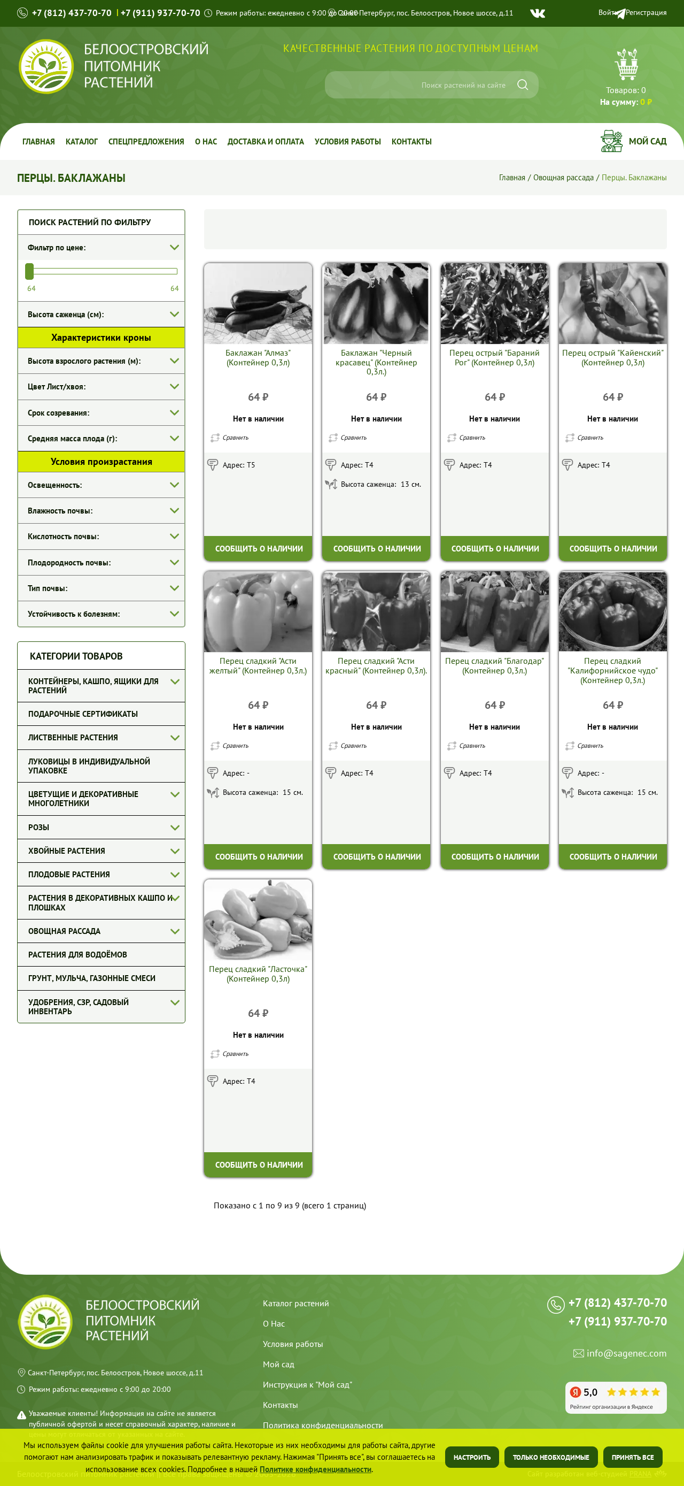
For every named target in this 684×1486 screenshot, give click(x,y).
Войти (608, 12)
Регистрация (646, 12)
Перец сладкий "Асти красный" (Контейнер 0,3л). (376, 665)
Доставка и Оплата (266, 141)
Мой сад (648, 141)
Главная (38, 141)
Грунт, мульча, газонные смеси (92, 978)
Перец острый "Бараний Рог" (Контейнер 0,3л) (494, 357)
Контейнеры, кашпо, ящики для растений (93, 685)
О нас (206, 141)
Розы (38, 827)
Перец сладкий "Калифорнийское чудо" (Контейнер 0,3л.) (613, 670)
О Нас (274, 1323)
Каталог (82, 141)
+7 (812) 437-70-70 (72, 13)
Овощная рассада (563, 177)
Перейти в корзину (626, 78)
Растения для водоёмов (77, 954)
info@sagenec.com (627, 1353)
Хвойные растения (66, 851)
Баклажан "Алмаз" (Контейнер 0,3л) (258, 357)
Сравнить (235, 437)
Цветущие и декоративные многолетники (83, 798)
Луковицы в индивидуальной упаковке (89, 766)
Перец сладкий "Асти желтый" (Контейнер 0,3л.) (258, 665)
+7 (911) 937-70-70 (160, 13)
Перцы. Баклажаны (634, 177)
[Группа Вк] (537, 13)
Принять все (633, 1457)
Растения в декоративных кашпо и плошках (100, 902)
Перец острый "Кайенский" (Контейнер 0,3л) (613, 357)
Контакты (412, 141)
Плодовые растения (69, 874)
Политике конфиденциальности (315, 1469)
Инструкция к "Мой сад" (307, 1384)
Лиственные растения (73, 737)
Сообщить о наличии (259, 548)
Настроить (472, 1457)
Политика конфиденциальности (323, 1425)
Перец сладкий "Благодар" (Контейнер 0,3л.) (494, 665)
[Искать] (523, 84)
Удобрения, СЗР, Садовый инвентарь (78, 1006)
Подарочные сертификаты (83, 714)
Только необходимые (551, 1457)
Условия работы (348, 141)
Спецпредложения (146, 141)
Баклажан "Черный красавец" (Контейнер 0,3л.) (376, 362)
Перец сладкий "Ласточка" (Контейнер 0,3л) (258, 973)
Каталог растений (296, 1303)
